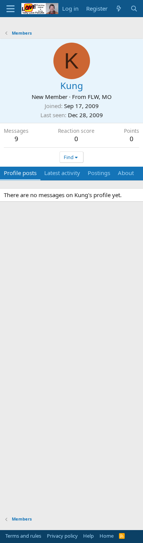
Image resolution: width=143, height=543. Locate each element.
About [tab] (126, 173)
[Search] (134, 9)
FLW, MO (100, 96)
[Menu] (10, 8)
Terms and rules (23, 535)
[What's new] (118, 9)
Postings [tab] (99, 173)
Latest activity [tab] (62, 173)
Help (88, 535)
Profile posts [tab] (20, 173)
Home (107, 535)
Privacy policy (62, 535)
